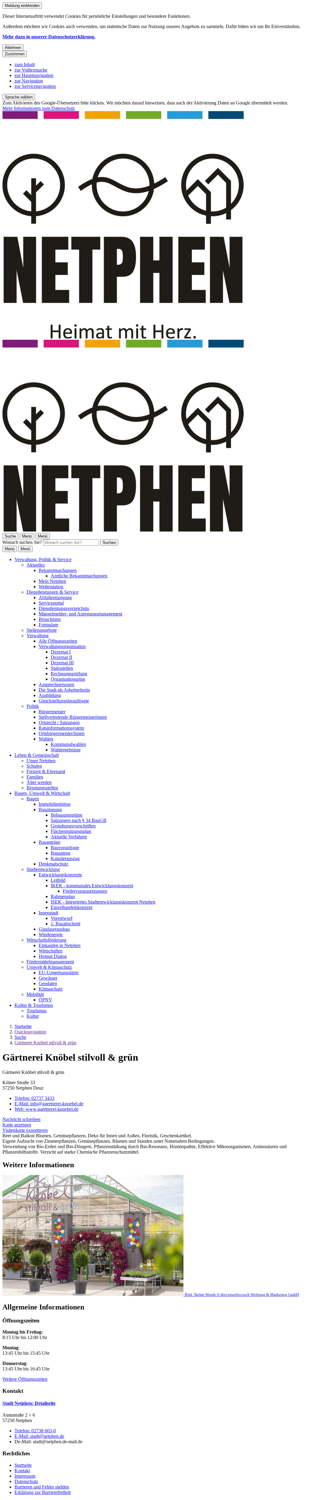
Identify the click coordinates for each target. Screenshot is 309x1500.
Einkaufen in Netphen (60, 945)
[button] (154, 1236)
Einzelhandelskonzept (71, 907)
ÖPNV (45, 999)
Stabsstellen (62, 668)
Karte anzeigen (16, 1124)
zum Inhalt (24, 64)
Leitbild (58, 880)
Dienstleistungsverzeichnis (64, 608)
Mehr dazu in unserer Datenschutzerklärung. (48, 36)
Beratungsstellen (42, 787)
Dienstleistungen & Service (52, 592)
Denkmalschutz (53, 863)
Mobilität (35, 994)
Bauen (33, 798)
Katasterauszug (65, 858)
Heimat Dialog (53, 956)
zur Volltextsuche (30, 69)
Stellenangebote (42, 630)
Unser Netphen (41, 760)
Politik (33, 706)
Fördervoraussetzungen (85, 891)
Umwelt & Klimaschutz (49, 967)
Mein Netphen (52, 581)
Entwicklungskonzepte (60, 874)
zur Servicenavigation (35, 86)
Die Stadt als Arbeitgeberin (64, 689)
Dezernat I (61, 651)
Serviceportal (51, 602)
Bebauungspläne (66, 814)
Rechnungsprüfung (69, 673)
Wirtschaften (50, 950)
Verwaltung (38, 635)
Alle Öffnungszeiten (58, 641)
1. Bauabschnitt (65, 923)
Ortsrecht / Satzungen (59, 722)
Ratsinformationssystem (61, 728)
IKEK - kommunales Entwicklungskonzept (92, 885)
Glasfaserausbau (54, 929)
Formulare (48, 624)
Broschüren (50, 619)
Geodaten (48, 983)
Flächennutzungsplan (71, 831)
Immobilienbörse (55, 804)
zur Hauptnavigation (33, 75)
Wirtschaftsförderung (46, 940)
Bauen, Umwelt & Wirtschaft (42, 793)
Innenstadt (48, 912)
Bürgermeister (52, 711)
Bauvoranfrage (65, 847)
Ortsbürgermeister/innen (61, 733)
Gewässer (48, 978)
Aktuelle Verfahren (69, 836)
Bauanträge (49, 842)
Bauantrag (60, 853)
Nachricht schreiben (21, 1119)
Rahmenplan (63, 896)
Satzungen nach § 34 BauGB (79, 820)
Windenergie (51, 934)
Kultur (33, 1016)
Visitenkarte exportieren (25, 1130)
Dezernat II (61, 657)
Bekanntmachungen (58, 570)
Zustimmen (14, 54)
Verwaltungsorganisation (62, 646)
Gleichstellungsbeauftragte (64, 700)
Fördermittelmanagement (50, 961)
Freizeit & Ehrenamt (46, 771)
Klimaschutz (50, 988)
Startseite (23, 1026)
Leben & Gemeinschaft (36, 755)
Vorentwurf (61, 918)
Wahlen (46, 738)
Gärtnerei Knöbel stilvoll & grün (45, 1042)
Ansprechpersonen (56, 684)
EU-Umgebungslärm (58, 972)
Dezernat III (62, 662)
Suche (20, 1037)
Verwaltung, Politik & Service (43, 559)
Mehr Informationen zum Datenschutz (38, 108)
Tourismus (36, 1010)
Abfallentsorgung (55, 597)
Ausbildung (50, 695)
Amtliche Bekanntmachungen (79, 575)
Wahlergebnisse (66, 749)
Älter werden (39, 782)
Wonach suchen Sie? (22, 542)
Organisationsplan (68, 679)
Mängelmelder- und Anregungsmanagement (80, 613)
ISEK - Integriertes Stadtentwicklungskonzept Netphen (103, 901)
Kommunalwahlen (68, 744)
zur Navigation (28, 80)
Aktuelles (36, 564)
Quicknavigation (30, 1031)
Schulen (34, 766)
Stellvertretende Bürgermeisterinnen (73, 717)
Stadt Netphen (29, 1403)
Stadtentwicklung (43, 869)
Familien (35, 776)
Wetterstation (51, 586)
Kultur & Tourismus (33, 1005)
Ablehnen (13, 47)
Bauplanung (50, 809)
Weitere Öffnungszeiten (24, 1379)
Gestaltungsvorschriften (73, 825)
